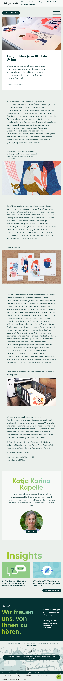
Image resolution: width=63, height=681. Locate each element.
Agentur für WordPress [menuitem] (42, 676)
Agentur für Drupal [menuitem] (8, 676)
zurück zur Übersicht (11, 13)
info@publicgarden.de (50, 615)
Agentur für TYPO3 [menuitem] (24, 676)
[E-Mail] (29, 531)
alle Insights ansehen (52, 590)
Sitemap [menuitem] (26, 679)
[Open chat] (58, 676)
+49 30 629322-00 (52, 613)
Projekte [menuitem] (42, 2)
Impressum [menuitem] (18, 673)
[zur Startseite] (10, 3)
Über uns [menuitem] (24, 2)
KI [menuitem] (44, 673)
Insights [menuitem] (29, 673)
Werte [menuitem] (37, 673)
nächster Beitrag (60, 13)
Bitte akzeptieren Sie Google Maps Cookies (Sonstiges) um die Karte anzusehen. (32, 657)
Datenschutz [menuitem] (6, 673)
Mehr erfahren (31, 645)
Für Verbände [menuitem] (52, 2)
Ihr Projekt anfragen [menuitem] (28, 4)
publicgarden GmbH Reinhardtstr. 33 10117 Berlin (50, 626)
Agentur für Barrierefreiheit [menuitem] (10, 679)
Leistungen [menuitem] (33, 2)
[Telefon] (34, 531)
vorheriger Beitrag (53, 13)
